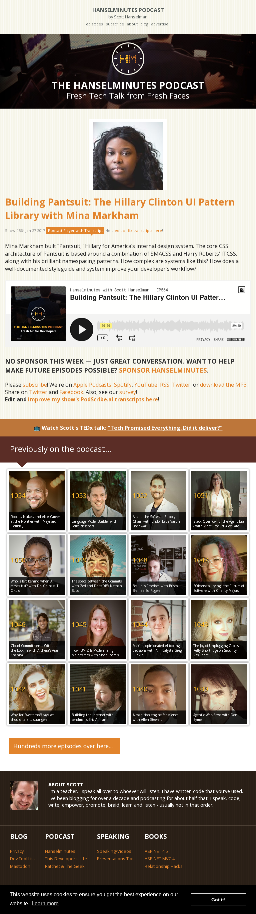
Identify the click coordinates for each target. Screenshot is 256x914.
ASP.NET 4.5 (156, 851)
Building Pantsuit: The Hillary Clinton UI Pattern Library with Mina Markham (120, 208)
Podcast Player (75, 230)
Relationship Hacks (164, 866)
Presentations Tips (116, 859)
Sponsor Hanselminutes (163, 370)
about (132, 23)
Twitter (181, 384)
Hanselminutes (60, 851)
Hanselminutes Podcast (128, 12)
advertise (159, 23)
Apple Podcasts (92, 384)
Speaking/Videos (114, 851)
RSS (164, 384)
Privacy (17, 851)
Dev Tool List (22, 859)
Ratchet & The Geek (65, 866)
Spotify (123, 384)
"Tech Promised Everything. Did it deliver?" (165, 427)
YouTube (145, 384)
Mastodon (20, 866)
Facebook (71, 392)
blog (144, 23)
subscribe (115, 23)
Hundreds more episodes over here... (63, 746)
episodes (94, 23)
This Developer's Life (66, 859)
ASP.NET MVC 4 (160, 859)
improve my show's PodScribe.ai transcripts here (93, 399)
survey (127, 392)
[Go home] (128, 58)
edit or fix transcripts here (138, 230)
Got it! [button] (218, 899)
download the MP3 (223, 384)
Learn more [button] (45, 903)
